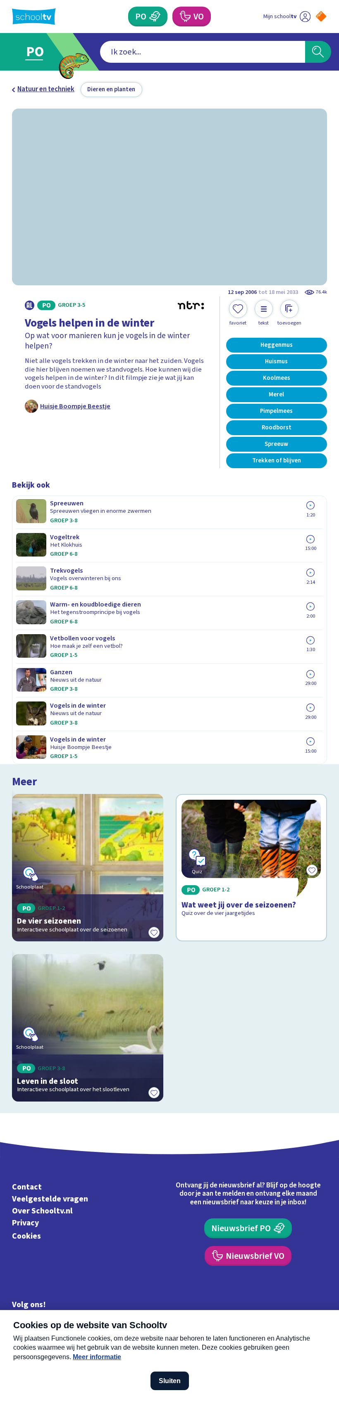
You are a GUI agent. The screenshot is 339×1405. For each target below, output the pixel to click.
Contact (27, 1187)
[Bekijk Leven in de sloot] (87, 1028)
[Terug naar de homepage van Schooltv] (34, 16)
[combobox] (202, 52)
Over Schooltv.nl (42, 1211)
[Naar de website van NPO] (321, 16)
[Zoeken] (318, 52)
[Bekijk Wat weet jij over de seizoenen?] (251, 868)
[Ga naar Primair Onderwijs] (40, 52)
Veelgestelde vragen (50, 1199)
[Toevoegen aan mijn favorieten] (154, 932)
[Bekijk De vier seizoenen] (87, 868)
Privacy (25, 1223)
